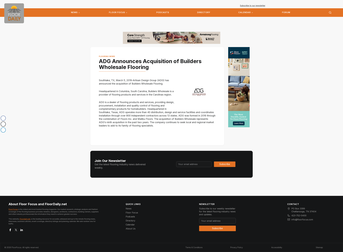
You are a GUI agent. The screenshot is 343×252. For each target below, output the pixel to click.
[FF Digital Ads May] (239, 87)
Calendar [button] (244, 12)
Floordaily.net (25, 219)
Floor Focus (117, 12)
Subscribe (224, 164)
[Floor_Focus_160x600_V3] (171, 38)
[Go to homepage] (14, 13)
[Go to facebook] (10, 229)
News (74, 12)
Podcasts (162, 12)
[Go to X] (16, 229)
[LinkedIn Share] (3, 129)
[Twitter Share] (3, 124)
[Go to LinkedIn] (21, 229)
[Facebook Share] (3, 118)
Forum (286, 12)
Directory (203, 12)
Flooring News (107, 56)
